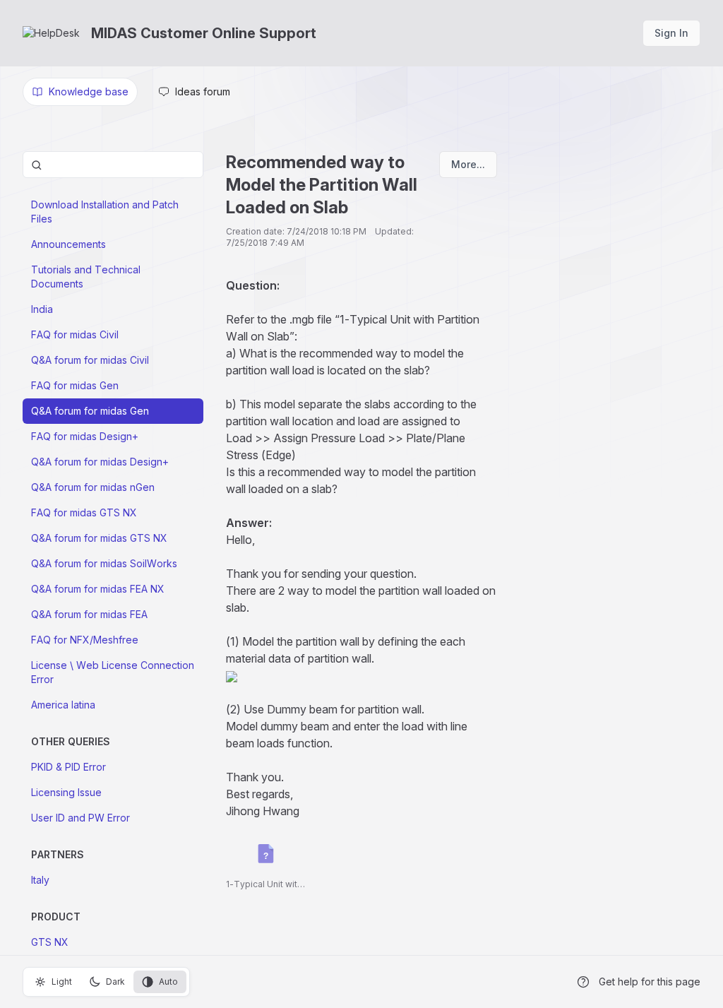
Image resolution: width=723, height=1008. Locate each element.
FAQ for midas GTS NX (84, 512)
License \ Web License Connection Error (112, 672)
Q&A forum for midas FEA (89, 614)
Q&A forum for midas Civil (90, 360)
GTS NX (49, 942)
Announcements (68, 244)
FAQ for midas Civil (75, 334)
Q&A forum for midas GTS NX (99, 538)
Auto (168, 981)
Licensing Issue (66, 792)
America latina (63, 705)
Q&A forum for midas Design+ (100, 462)
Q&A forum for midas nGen (93, 487)
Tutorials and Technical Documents (86, 276)
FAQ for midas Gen (75, 385)
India (42, 309)
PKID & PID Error (68, 767)
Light (62, 981)
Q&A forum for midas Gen (90, 411)
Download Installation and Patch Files (105, 211)
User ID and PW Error (80, 818)
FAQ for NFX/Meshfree (84, 640)
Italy (40, 880)
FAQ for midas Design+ (84, 436)
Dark (115, 981)
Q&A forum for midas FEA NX (98, 589)
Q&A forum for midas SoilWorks (104, 563)
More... (468, 164)
